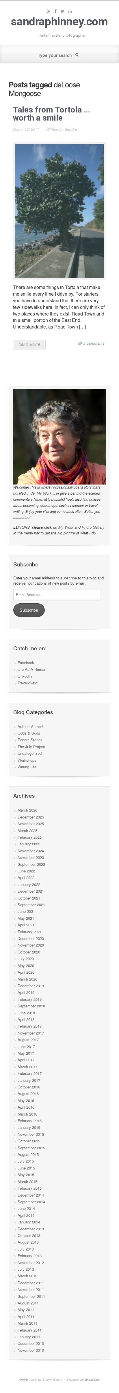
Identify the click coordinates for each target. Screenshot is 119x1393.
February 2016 (30, 1120)
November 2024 (31, 850)
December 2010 (31, 1343)
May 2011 (26, 1309)
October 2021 (29, 898)
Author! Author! (30, 726)
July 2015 (26, 1161)
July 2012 (26, 1269)
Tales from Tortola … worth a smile (51, 114)
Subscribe (29, 610)
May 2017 (26, 1053)
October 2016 (29, 1087)
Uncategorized (30, 753)
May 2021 (26, 918)
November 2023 (31, 857)
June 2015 (26, 1168)
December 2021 (31, 891)
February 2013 (30, 1255)
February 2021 (30, 931)
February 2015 (30, 1188)
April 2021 (26, 925)
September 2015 (31, 1147)
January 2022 (29, 884)
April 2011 (26, 1316)
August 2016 (28, 1093)
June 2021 (26, 911)
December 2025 (31, 817)
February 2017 (30, 1073)
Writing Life (27, 766)
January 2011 (29, 1336)
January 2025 (29, 843)
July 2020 (26, 958)
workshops (48, 505)
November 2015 (31, 1134)
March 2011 (27, 1323)
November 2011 (31, 1289)
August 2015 (28, 1154)
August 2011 (28, 1303)
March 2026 (27, 810)
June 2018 (26, 1012)
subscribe (21, 517)
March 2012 (27, 1276)
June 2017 (26, 1046)
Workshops (27, 760)
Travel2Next (28, 683)
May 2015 (26, 1174)
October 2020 (29, 952)
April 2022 (26, 877)
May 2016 (26, 1100)
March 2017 (27, 1066)
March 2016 (27, 1114)
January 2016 (29, 1127)
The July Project (31, 746)
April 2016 (26, 1107)
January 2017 (29, 1080)
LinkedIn (25, 676)
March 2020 (27, 979)
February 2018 (30, 1026)
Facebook (26, 662)
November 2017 (31, 1033)
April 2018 (26, 1019)
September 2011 (31, 1296)
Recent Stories (30, 739)
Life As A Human (32, 669)
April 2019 (26, 992)
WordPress (93, 1379)
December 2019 (31, 985)
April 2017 (26, 1059)
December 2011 (31, 1282)
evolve (23, 1379)
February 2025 (30, 837)
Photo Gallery (93, 527)
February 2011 (30, 1330)
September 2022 (31, 864)
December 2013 (31, 1228)
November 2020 (31, 945)
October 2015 (29, 1141)
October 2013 (29, 1235)
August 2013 (28, 1242)
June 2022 (26, 871)
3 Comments (94, 343)
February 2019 (30, 999)
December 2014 (31, 1195)
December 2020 (31, 938)
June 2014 (26, 1208)
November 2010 (31, 1350)
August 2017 (28, 1039)
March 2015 (27, 1181)
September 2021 (31, 904)
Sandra (70, 129)
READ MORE (29, 344)
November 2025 (31, 823)
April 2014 (26, 1215)
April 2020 (26, 972)
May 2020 (26, 965)
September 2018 (31, 1006)
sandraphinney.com (59, 21)
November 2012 (31, 1262)
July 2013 (26, 1249)
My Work (44, 493)
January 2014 (29, 1222)
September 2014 (31, 1201)
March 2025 (27, 830)
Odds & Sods (29, 733)
